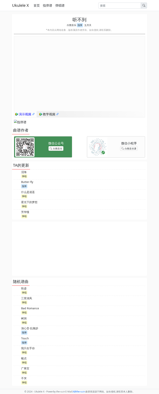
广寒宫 (25, 368)
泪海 (24, 172)
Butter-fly (27, 182)
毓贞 (24, 358)
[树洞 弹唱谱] (16, 320)
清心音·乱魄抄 (29, 328)
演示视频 (25, 114)
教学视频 (49, 114)
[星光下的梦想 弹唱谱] (16, 204)
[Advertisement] (79, 249)
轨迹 (24, 288)
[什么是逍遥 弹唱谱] (16, 194)
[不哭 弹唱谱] (16, 380)
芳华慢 (25, 212)
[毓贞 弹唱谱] (16, 360)
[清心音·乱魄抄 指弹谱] (16, 330)
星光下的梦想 (29, 202)
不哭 (24, 378)
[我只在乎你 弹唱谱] (16, 350)
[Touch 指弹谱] (16, 340)
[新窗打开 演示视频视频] (33, 114)
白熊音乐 (71, 25)
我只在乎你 (28, 348)
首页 (37, 5)
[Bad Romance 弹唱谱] (16, 310)
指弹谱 (47, 5)
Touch (25, 338)
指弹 (80, 25)
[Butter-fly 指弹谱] (16, 183)
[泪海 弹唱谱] (16, 174)
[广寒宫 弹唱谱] (16, 370)
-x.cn (79, 391)
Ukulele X (20, 5)
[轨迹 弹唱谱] (16, 290)
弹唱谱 (60, 5)
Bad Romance (30, 308)
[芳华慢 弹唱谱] (16, 213)
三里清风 (26, 298)
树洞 (24, 318)
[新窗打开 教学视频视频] (57, 114)
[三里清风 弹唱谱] (16, 300)
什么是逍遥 (28, 192)
